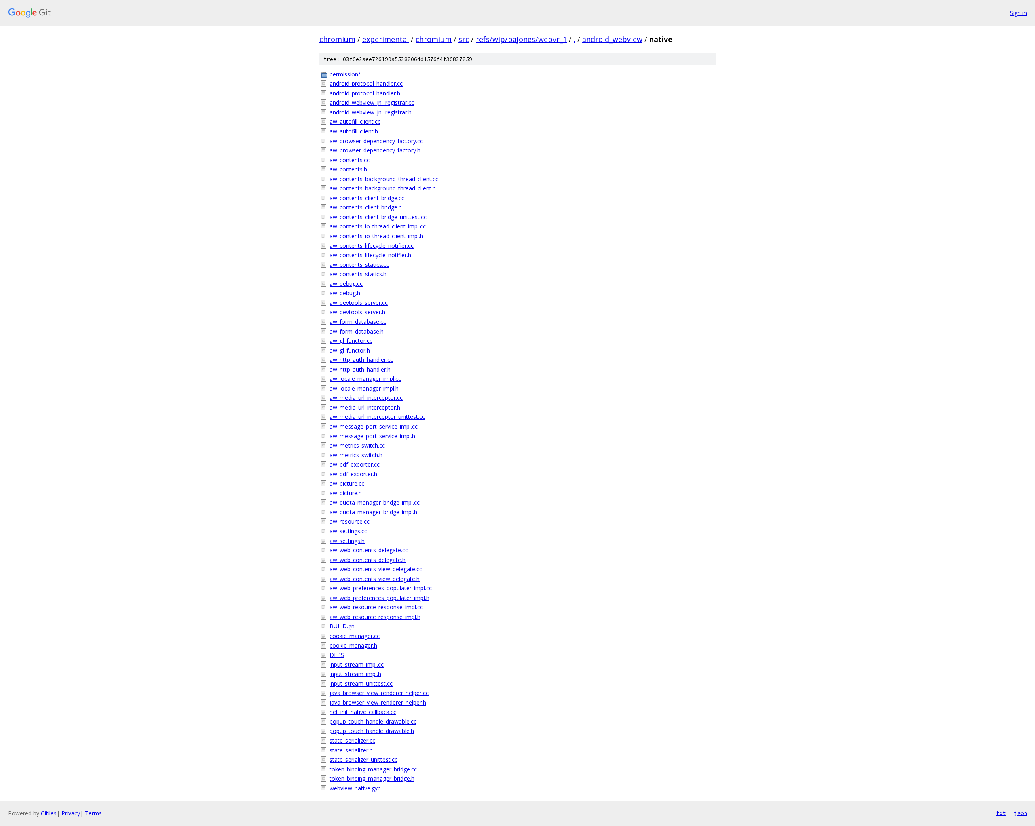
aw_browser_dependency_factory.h (375, 150)
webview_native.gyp (355, 788)
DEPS (337, 655)
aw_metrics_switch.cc (357, 445)
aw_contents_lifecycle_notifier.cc (372, 245)
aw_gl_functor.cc (351, 340)
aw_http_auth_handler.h (360, 369)
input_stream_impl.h (355, 674)
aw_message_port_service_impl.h (372, 436)
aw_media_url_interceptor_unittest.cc (377, 416)
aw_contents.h (348, 169)
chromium (337, 39)
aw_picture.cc (347, 483)
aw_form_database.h (357, 331)
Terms (93, 813)
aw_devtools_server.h (357, 312)
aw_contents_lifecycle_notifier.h (370, 255)
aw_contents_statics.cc (359, 264)
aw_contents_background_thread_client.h (383, 188)
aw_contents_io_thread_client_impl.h (376, 236)
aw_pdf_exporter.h (353, 474)
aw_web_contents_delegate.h (368, 560)
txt (1001, 813)
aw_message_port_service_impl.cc (374, 426)
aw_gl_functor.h (350, 350)
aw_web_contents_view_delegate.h (375, 579)
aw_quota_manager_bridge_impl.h (373, 512)
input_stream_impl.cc (357, 664)
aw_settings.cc (348, 531)
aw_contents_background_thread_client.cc (384, 179)
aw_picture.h (346, 493)
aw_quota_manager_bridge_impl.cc (375, 502)
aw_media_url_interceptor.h (365, 407)
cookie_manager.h (353, 645)
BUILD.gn (342, 626)
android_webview (612, 39)
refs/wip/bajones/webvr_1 (521, 39)
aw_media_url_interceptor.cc (366, 397)
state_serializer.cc (352, 740)
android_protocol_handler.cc (366, 83)
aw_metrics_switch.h (356, 455)
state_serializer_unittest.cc (363, 759)
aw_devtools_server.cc (359, 302)
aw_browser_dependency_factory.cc (376, 141)
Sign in (1018, 13)
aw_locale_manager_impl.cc (365, 378)
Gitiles (49, 813)
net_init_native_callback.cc (363, 712)
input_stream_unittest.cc (361, 683)
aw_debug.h (345, 293)
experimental (385, 39)
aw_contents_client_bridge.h (366, 207)
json (1020, 813)
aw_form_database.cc (358, 321)
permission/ (345, 74)
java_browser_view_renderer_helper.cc (379, 693)
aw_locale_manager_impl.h (364, 388)
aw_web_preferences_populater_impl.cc (381, 588)
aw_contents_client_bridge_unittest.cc (378, 217)
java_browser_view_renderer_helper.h (378, 702)
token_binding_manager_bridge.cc (373, 769)
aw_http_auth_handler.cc (361, 359)
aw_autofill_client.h (354, 131)
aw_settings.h (347, 541)
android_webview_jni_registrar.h (371, 112)
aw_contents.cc (350, 160)
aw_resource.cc (350, 521)
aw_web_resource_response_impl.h (375, 617)
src (463, 39)
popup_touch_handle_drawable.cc (373, 721)
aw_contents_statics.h (358, 274)
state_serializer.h (351, 750)
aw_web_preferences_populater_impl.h (379, 598)
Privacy (70, 813)
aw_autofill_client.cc (355, 121)
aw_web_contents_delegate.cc (369, 550)
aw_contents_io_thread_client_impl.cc (378, 226)
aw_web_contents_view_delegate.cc (376, 569)
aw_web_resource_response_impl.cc (376, 607)
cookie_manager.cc (355, 636)
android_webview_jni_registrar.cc (372, 102)
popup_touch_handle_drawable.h (372, 731)
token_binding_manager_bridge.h (372, 778)
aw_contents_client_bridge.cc (367, 198)
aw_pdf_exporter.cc (355, 464)
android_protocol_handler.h (365, 93)
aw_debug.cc (346, 283)
